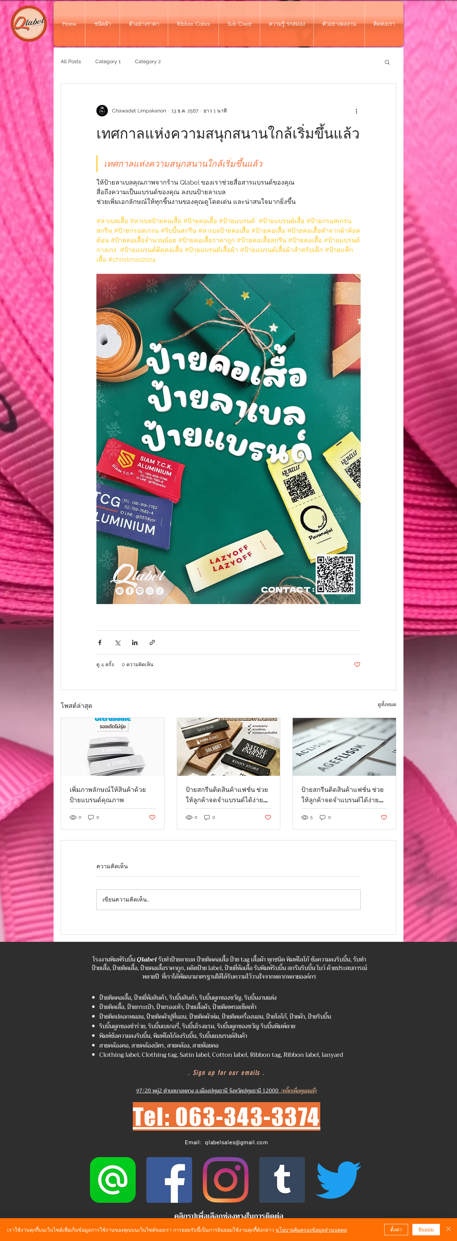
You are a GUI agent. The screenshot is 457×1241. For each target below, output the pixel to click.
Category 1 (108, 61)
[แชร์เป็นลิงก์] (152, 642)
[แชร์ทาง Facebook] (99, 642)
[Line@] (113, 1180)
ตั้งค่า (396, 1229)
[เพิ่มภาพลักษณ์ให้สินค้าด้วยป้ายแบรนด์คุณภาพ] (112, 747)
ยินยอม (426, 1229)
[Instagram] (225, 1180)
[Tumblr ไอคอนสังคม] (282, 1180)
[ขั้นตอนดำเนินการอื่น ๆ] (356, 110)
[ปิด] (448, 1229)
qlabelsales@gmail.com (236, 1142)
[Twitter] (338, 1180)
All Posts (71, 61)
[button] (387, 62)
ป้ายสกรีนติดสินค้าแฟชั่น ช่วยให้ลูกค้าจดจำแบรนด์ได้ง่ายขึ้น (227, 795)
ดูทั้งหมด (387, 704)
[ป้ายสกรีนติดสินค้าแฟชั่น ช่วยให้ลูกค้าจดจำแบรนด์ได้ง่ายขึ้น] (228, 747)
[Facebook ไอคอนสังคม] (169, 1180)
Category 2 (148, 61)
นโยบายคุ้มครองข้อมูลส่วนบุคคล (311, 1229)
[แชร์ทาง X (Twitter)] (117, 642)
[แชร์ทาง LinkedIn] (134, 642)
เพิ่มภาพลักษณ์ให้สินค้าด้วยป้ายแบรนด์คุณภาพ (108, 794)
